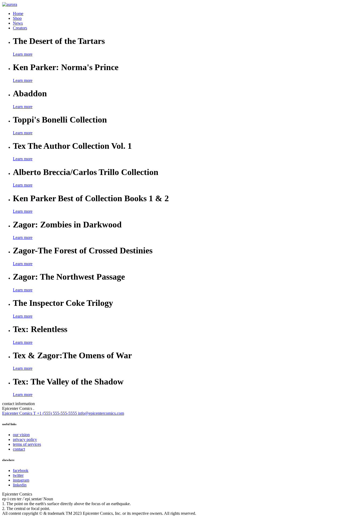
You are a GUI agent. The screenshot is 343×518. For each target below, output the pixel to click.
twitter (18, 475)
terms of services (27, 444)
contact (19, 449)
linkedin (20, 485)
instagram (21, 480)
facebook (20, 470)
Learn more (22, 54)
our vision (21, 434)
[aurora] (9, 4)
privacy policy (25, 439)
